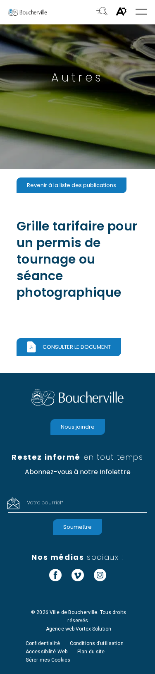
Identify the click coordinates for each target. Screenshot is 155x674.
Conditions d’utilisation (97, 643)
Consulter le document (77, 347)
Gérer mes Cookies (48, 660)
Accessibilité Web (46, 652)
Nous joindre (78, 427)
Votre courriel (45, 502)
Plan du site (91, 652)
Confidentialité (43, 643)
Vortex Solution (93, 629)
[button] (141, 12)
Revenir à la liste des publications (71, 185)
